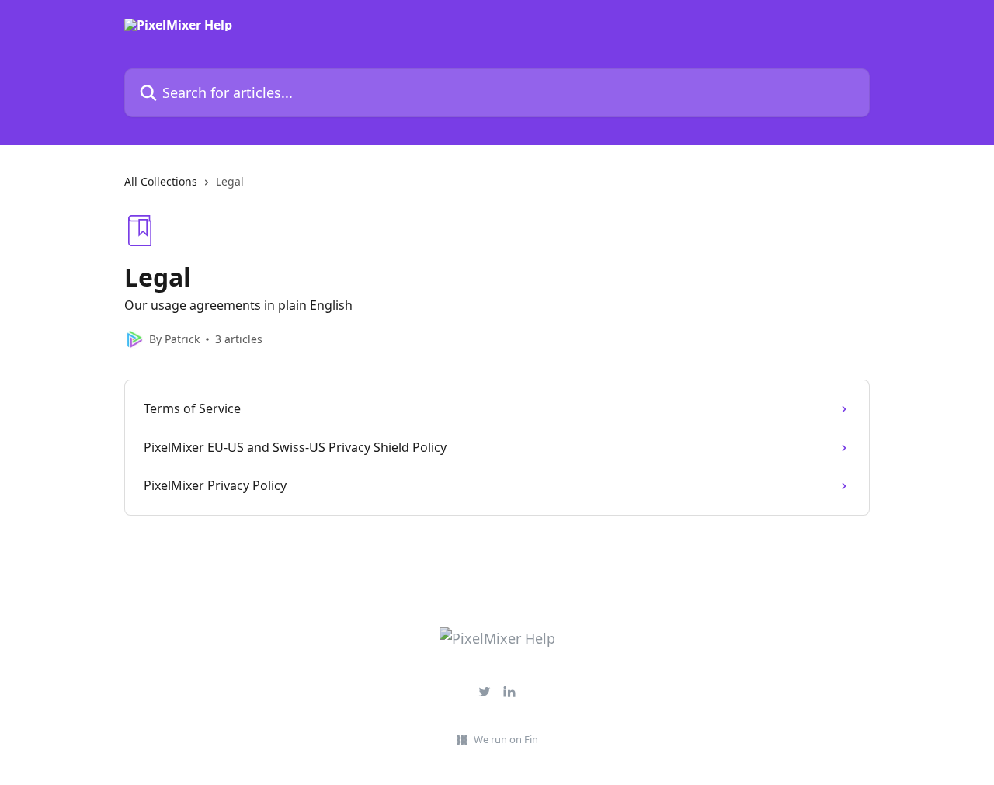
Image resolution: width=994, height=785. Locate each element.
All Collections (160, 181)
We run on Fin (506, 739)
